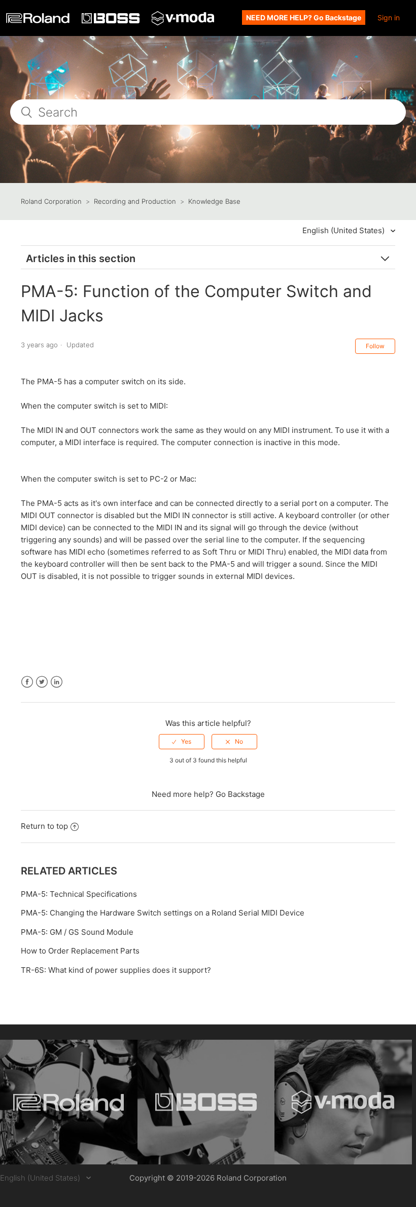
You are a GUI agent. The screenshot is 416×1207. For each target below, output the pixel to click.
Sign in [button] (388, 17)
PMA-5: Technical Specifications (79, 894)
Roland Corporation (51, 201)
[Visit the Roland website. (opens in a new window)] (68, 1102)
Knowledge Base (214, 201)
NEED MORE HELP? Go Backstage (303, 17)
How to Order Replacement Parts (80, 951)
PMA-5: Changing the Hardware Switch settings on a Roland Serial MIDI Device (162, 913)
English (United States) (344, 230)
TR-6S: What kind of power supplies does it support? (116, 970)
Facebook (27, 682)
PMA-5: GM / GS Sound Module (77, 932)
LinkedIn (56, 682)
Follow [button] (375, 346)
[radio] (181, 741)
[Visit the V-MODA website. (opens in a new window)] (343, 1102)
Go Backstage (240, 794)
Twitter (42, 682)
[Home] (39, 20)
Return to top (44, 826)
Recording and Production (135, 201)
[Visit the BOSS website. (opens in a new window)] (206, 1102)
